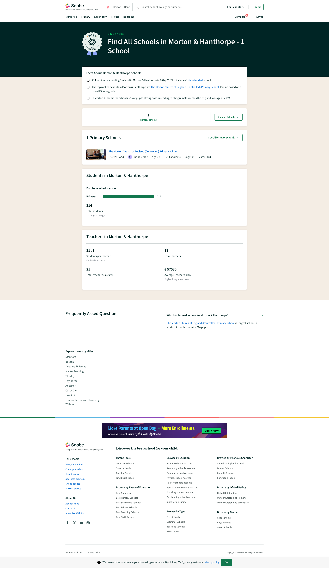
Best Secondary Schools (128, 502)
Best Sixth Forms (124, 517)
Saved (260, 17)
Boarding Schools (176, 526)
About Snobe (72, 503)
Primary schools (148, 120)
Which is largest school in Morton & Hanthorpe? (198, 315)
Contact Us (71, 508)
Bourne (69, 362)
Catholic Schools (225, 473)
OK (226, 562)
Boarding (128, 17)
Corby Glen (71, 390)
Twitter (74, 523)
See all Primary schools (221, 137)
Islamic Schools (225, 468)
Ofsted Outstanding (227, 493)
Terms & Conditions (73, 552)
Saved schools (123, 468)
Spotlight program (75, 479)
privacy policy (211, 562)
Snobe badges (72, 484)
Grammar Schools (176, 522)
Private (115, 17)
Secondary (100, 17)
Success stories (73, 488)
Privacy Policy (94, 552)
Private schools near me (179, 478)
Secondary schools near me (181, 468)
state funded (195, 80)
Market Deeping (74, 371)
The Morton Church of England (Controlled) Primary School (185, 87)
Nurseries (71, 17)
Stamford (70, 357)
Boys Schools (224, 522)
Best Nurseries (123, 493)
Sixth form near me (176, 502)
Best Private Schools (126, 507)
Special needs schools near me (182, 487)
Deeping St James (75, 366)
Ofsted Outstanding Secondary (233, 502)
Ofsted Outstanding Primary (231, 498)
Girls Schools (224, 518)
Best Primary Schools (127, 498)
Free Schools (173, 517)
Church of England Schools (231, 463)
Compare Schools (125, 463)
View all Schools (226, 117)
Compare (240, 17)
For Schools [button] (234, 7)
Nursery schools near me (179, 483)
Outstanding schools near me (182, 497)
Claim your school (74, 469)
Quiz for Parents (124, 473)
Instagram (88, 523)
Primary (85, 17)
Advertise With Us (74, 513)
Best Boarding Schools (127, 512)
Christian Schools (226, 478)
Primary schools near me (179, 463)
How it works (72, 474)
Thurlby (70, 376)
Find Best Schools (125, 478)
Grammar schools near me (180, 473)
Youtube (81, 523)
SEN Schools (173, 531)
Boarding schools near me (180, 492)
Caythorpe (71, 381)
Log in (258, 7)
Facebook (67, 523)
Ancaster (70, 386)
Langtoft (70, 395)
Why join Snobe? (74, 464)
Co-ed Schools (224, 527)
